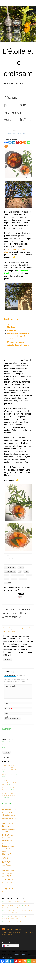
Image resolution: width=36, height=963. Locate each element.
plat (3, 873)
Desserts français (12, 133)
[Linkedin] (13, 142)
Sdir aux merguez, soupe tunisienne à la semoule (9, 782)
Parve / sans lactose (18, 575)
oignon (5, 851)
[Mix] (24, 142)
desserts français (10, 571)
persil (3, 865)
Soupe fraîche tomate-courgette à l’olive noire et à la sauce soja (9, 767)
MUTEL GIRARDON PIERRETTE (11, 905)
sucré (7, 579)
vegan (9, 882)
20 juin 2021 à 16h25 (9, 631)
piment (12, 870)
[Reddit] (21, 142)
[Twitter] (10, 142)
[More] (6, 146)
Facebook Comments (22, 675)
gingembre (5, 840)
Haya (8, 127)
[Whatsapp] (28, 142)
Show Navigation (29, 17)
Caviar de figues (7, 775)
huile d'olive (6, 843)
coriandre (5, 818)
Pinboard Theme (20, 954)
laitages (5, 846)
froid (11, 835)
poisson (7, 873)
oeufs (8, 849)
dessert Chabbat (10, 567)
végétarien (23, 579)
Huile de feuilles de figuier (17, 922)
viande (3, 885)
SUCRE (24, 133)
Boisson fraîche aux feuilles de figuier (21, 902)
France (27, 571)
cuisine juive (12, 818)
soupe (4, 879)
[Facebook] (6, 142)
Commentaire (8, 686)
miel (3, 849)
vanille (14, 579)
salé (9, 876)
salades (4, 876)
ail (3, 810)
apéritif (14, 810)
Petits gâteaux (6, 870)
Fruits (19, 133)
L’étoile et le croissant (13, 929)
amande (8, 810)
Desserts (21, 567)
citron (13, 815)
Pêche (29, 575)
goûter (12, 840)
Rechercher (7, 729)
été (20, 571)
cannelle (11, 812)
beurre (4, 812)
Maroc (12, 846)
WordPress (7, 957)
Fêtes (9, 838)
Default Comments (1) (10, 675)
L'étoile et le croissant (18, 62)
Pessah (9, 865)
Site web (6, 715)
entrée (5, 832)
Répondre (7, 659)
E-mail (8, 708)
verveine (8, 582)
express (12, 832)
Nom (8, 703)
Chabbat (6, 815)
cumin (4, 821)
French (7, 946)
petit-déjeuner (6, 868)
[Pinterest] (17, 142)
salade (11, 873)
